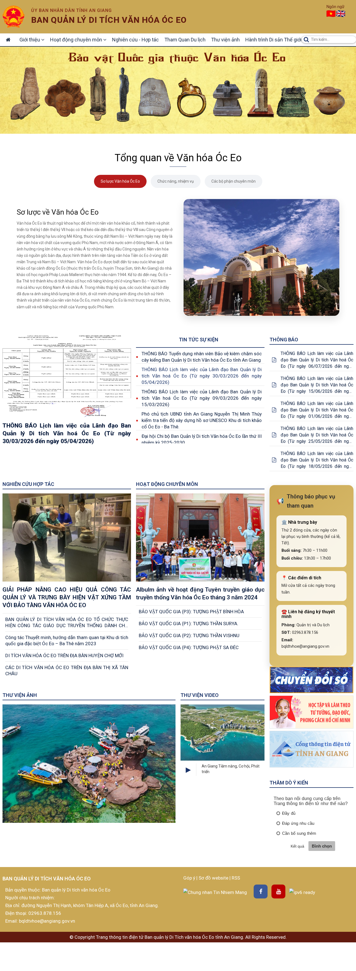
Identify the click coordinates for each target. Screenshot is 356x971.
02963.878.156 (44, 913)
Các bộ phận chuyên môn (233, 181)
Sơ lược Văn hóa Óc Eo (120, 181)
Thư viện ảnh (225, 40)
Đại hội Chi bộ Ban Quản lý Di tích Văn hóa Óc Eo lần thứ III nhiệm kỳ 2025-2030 (202, 439)
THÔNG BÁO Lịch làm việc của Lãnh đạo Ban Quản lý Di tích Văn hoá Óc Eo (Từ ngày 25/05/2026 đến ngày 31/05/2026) (317, 435)
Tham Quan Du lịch (185, 40)
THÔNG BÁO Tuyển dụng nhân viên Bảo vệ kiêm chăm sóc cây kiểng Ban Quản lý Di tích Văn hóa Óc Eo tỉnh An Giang (202, 357)
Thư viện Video (200, 695)
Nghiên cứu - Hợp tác (135, 40)
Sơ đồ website (214, 878)
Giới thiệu (30, 40)
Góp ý (189, 878)
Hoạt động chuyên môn (76, 40)
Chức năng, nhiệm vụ (175, 181)
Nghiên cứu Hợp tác (28, 484)
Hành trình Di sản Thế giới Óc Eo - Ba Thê (290, 40)
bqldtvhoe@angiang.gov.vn (46, 921)
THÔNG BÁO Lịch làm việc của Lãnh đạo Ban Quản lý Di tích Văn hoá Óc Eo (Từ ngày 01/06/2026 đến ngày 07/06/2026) (317, 410)
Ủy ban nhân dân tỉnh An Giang (71, 10)
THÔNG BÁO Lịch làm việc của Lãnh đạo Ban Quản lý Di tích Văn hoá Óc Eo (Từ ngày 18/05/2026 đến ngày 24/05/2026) (317, 460)
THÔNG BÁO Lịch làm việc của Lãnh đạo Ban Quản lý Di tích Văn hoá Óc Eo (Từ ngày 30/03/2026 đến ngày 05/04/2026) (202, 376)
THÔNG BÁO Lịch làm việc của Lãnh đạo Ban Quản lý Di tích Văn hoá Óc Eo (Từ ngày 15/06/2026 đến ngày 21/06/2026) (317, 385)
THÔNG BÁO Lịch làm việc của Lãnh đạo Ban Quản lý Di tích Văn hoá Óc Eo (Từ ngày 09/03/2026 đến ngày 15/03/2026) (202, 398)
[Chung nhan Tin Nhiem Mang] (215, 892)
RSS (236, 878)
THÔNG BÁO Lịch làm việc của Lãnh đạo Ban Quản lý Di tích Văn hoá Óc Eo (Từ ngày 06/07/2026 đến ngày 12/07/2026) (317, 360)
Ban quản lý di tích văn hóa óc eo (109, 20)
